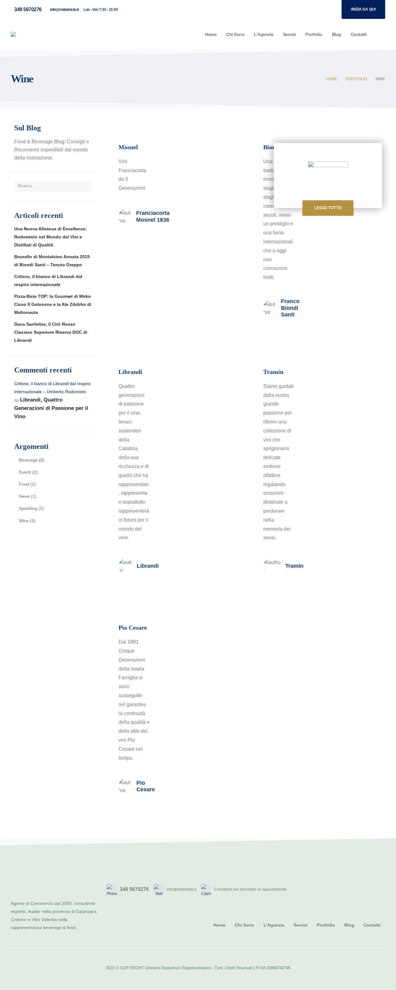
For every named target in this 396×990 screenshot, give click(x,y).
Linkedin (379, 889)
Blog (336, 34)
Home (211, 34)
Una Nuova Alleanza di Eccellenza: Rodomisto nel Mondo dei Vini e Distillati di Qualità (50, 236)
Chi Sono (235, 34)
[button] (380, 34)
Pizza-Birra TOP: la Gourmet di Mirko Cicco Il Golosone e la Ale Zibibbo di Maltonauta (52, 304)
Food (24, 484)
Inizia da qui (363, 9)
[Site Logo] (35, 34)
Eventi (25, 472)
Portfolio (313, 34)
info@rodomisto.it (64, 9)
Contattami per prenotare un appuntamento (250, 889)
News (24, 496)
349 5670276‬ (28, 9)
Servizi (289, 34)
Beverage (28, 460)
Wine (24, 520)
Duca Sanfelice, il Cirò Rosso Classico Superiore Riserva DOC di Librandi (50, 332)
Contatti (359, 34)
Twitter (350, 889)
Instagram (364, 889)
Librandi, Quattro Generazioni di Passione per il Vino (51, 408)
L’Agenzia (263, 34)
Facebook (336, 889)
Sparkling (28, 508)
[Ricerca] (85, 186)
